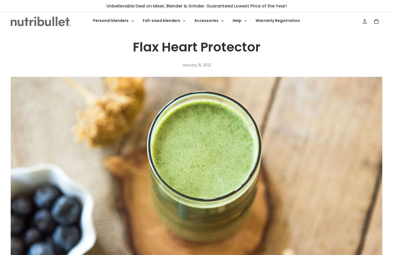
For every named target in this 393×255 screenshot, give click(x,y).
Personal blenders (111, 20)
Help (237, 20)
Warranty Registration (278, 20)
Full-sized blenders (162, 20)
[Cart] (376, 21)
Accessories (206, 20)
